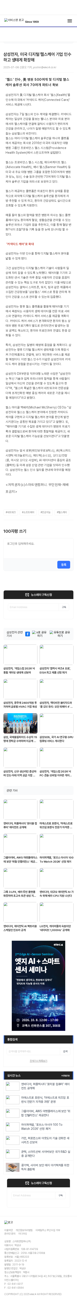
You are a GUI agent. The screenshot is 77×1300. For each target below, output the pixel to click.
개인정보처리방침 (24, 1230)
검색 (65, 1051)
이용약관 (8, 1230)
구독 (64, 607)
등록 (63, 564)
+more (65, 1075)
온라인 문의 (9, 1233)
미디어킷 (22, 1233)
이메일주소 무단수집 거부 (48, 1230)
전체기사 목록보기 (38, 1060)
